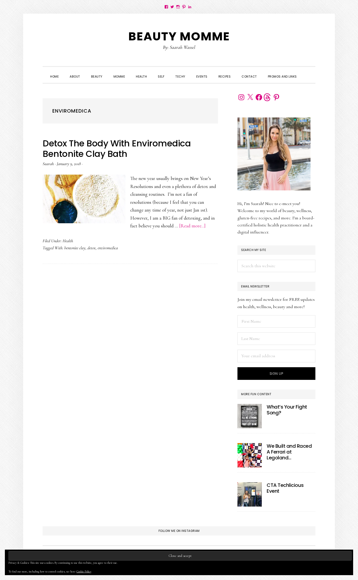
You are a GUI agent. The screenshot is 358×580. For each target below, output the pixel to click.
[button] (308, 72)
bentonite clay (74, 247)
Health (68, 240)
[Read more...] (192, 226)
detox (91, 247)
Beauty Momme (179, 36)
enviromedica (108, 247)
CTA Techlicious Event (285, 488)
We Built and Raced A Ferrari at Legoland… (289, 452)
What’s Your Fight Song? (287, 409)
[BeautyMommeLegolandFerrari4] (249, 455)
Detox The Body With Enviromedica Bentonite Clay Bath (117, 148)
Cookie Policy (83, 571)
